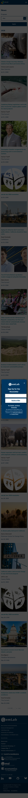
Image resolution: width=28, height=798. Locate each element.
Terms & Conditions (17, 412)
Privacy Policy (15, 414)
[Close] (24, 383)
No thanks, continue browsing (14, 406)
